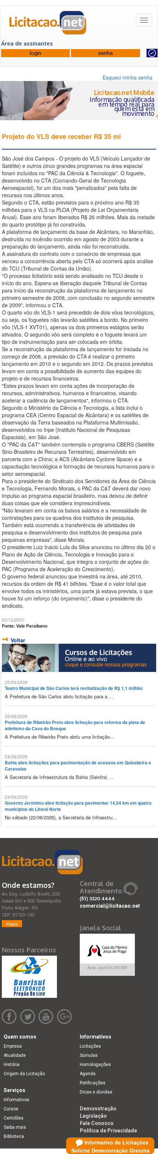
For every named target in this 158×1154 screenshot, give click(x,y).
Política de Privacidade (108, 1130)
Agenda (88, 1073)
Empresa (13, 1046)
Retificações (92, 1082)
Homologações (95, 1064)
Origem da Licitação (24, 1073)
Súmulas (89, 1055)
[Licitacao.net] (48, 25)
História (11, 1064)
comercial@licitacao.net (110, 906)
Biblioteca (14, 1136)
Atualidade (15, 1055)
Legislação (93, 1116)
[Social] (107, 952)
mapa (12, 923)
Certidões (14, 1118)
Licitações (90, 1046)
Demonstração (98, 1108)
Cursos (11, 1108)
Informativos (16, 1099)
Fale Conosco (97, 1123)
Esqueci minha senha (127, 77)
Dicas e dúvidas (96, 1092)
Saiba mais (15, 1127)
